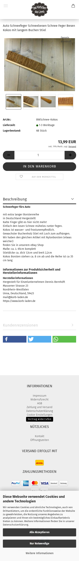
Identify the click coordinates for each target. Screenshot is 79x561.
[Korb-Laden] (39, 9)
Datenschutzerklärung (15, 524)
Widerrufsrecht (39, 399)
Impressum (39, 395)
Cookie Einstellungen (39, 414)
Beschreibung (15, 199)
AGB (39, 403)
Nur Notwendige (39, 543)
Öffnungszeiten (39, 440)
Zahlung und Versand (39, 407)
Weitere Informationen (39, 553)
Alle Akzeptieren (39, 532)
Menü (6, 5)
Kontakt (39, 436)
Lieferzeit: (9, 125)
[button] (8, 155)
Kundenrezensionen (20, 325)
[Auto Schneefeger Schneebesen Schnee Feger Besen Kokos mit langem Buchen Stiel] (39, 64)
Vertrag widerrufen (39, 419)
